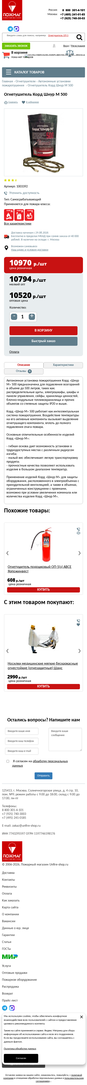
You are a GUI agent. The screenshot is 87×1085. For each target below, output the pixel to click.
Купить (43, 590)
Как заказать (11, 900)
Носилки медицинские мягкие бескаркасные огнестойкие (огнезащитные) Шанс (43, 666)
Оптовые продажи (14, 973)
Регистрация (78, 46)
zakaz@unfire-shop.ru (26, 825)
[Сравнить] (78, 533)
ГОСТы (6, 949)
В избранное (32, 102)
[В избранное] (78, 624)
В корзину (43, 331)
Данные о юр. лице (15, 928)
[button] (77, 171)
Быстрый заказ (43, 341)
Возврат (7, 993)
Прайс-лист (10, 1000)
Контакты (8, 880)
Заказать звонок (16, 46)
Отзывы (23, 371)
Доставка (8, 873)
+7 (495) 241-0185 (14, 818)
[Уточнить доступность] (78, 529)
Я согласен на (40, 764)
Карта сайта (10, 907)
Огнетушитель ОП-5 (58, 35)
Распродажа (10, 986)
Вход (66, 46)
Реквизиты (9, 886)
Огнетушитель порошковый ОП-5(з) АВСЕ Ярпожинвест (39, 569)
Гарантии (8, 935)
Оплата (14, 352)
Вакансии (8, 921)
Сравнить (13, 102)
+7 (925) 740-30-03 (72, 18)
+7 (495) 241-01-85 (72, 14)
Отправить (43, 775)
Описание (23, 365)
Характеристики (63, 365)
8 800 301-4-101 (73, 10)
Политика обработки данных (20, 1048)
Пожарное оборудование (19, 980)
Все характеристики (17, 223)
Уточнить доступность (24, 193)
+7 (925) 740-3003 (14, 814)
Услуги (6, 966)
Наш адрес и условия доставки (29, 249)
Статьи (6, 942)
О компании (10, 914)
